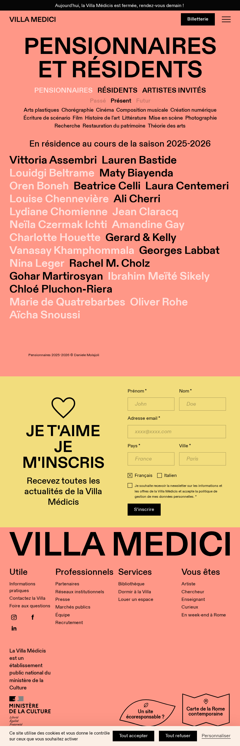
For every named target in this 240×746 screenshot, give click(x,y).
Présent (121, 100)
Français (143, 475)
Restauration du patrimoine (114, 126)
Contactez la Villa (27, 598)
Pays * (134, 446)
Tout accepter (133, 736)
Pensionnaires (63, 91)
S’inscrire (144, 510)
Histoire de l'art (102, 118)
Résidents (117, 91)
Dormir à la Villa (134, 592)
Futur (143, 100)
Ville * (185, 446)
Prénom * (137, 391)
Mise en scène (166, 118)
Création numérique (193, 110)
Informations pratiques (22, 587)
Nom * (185, 391)
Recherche (67, 126)
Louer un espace (135, 600)
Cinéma (105, 110)
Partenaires (67, 584)
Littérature (134, 118)
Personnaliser (216, 736)
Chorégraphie (77, 110)
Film (78, 118)
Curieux (189, 607)
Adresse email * (144, 418)
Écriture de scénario (46, 118)
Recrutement (69, 623)
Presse (62, 600)
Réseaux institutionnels (79, 592)
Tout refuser (178, 736)
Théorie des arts (167, 126)
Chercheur (192, 592)
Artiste (188, 584)
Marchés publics (72, 607)
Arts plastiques (41, 110)
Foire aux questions (29, 606)
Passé (98, 100)
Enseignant (193, 600)
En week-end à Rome (203, 615)
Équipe (62, 615)
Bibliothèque (131, 584)
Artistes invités (174, 91)
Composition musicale (142, 110)
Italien (170, 475)
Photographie (201, 118)
